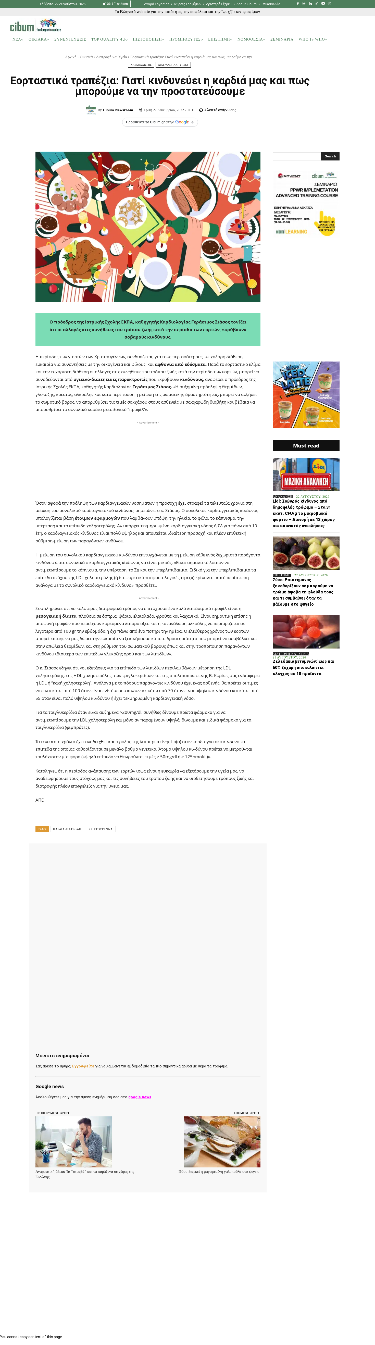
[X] (90, 855)
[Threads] (329, 4)
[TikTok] (317, 4)
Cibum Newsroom (118, 110)
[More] (196, 855)
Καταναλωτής (141, 64)
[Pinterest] (102, 855)
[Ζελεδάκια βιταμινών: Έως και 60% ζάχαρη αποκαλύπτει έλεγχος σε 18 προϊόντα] (306, 632)
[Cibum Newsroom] (92, 110)
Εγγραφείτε (83, 1066)
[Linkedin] (310, 4)
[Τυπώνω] (160, 855)
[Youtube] (323, 4)
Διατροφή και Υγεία (111, 57)
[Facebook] (298, 4)
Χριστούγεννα (101, 829)
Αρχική (71, 57)
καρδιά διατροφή (67, 829)
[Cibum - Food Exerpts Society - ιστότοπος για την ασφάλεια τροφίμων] (35, 25)
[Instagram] (304, 4)
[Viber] (172, 855)
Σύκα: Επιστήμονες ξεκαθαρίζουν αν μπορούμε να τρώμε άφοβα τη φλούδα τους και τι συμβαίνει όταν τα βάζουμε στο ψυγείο (303, 592)
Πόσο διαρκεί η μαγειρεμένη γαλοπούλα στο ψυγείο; (219, 1171)
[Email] (149, 855)
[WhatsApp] (113, 855)
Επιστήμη (282, 575)
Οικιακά (86, 57)
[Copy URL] (184, 855)
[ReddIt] (137, 855)
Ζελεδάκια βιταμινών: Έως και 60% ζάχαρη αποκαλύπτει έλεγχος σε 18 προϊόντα (303, 667)
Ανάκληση (283, 496)
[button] (358, 39)
